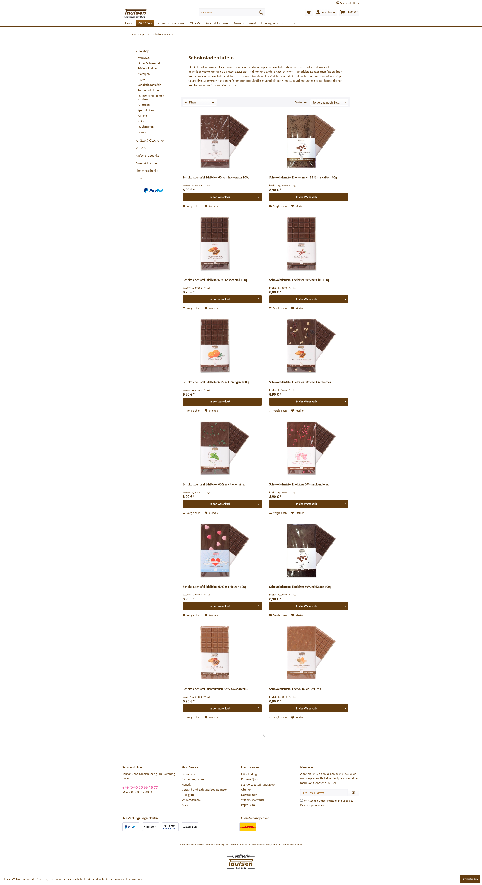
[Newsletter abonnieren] (353, 793)
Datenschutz (249, 795)
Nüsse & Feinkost (147, 163)
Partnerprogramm (193, 779)
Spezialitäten (146, 110)
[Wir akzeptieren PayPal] (153, 190)
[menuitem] (231, 12)
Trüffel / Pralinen (148, 68)
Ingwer (142, 79)
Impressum (248, 805)
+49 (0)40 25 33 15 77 (140, 787)
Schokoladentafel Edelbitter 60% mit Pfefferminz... (214, 484)
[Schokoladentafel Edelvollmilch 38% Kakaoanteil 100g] (222, 653)
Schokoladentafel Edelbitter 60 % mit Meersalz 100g (216, 177)
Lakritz (142, 132)
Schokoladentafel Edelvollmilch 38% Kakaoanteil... (215, 689)
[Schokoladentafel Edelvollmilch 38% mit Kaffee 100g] (308, 142)
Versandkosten (232, 844)
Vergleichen (193, 206)
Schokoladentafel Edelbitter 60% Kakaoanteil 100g (215, 280)
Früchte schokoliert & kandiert (151, 97)
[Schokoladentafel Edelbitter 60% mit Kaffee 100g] (308, 551)
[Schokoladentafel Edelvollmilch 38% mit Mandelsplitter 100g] (308, 653)
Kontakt (186, 784)
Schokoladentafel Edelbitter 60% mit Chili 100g (299, 280)
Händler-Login (250, 774)
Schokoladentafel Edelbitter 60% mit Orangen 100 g (216, 382)
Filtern (192, 102)
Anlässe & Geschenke (150, 140)
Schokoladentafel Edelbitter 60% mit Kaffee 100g (300, 586)
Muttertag (144, 57)
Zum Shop (142, 51)
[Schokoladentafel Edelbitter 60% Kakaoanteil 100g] (222, 244)
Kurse (139, 178)
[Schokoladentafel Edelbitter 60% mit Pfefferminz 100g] (222, 448)
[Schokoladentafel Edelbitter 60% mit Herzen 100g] (222, 551)
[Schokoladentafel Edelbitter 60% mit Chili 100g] (308, 244)
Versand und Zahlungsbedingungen (204, 789)
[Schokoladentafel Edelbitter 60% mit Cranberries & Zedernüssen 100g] (308, 346)
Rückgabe (188, 795)
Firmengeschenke (147, 170)
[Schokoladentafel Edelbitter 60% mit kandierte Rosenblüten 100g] (308, 448)
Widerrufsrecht (191, 800)
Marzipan (144, 74)
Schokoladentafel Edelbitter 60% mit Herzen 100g (214, 586)
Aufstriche (144, 105)
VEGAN (141, 148)
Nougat (142, 115)
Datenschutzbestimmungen (334, 800)
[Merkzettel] (309, 12)
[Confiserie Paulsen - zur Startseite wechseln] (135, 13)
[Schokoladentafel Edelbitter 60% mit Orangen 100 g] (222, 346)
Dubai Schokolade (149, 63)
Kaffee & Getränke (147, 155)
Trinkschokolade (148, 90)
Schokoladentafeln (149, 85)
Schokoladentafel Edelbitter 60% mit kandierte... (299, 484)
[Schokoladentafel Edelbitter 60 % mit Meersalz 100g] (222, 142)
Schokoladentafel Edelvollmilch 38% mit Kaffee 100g (303, 177)
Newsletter (188, 774)
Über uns (247, 789)
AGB (185, 805)
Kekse (141, 121)
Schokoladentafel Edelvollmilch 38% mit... (296, 689)
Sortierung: (301, 102)
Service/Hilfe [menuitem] (348, 3)
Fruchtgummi (146, 126)
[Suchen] (261, 12)
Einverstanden (470, 879)
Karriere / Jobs (250, 779)
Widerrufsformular (252, 800)
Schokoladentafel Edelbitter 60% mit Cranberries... (301, 382)
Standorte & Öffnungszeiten (258, 784)
